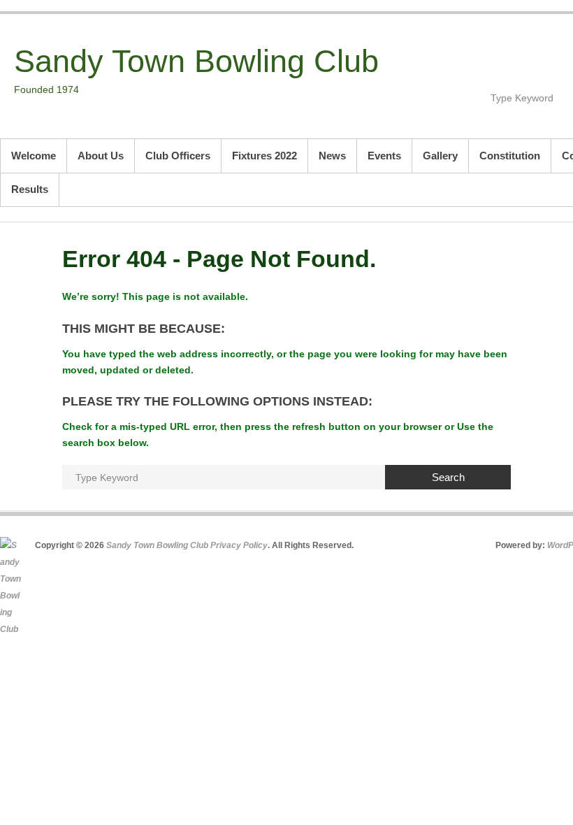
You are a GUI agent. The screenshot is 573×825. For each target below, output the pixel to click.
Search (448, 477)
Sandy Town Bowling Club (196, 61)
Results (29, 189)
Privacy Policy (239, 545)
